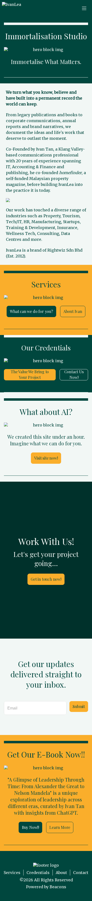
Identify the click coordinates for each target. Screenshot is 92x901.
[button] (11, 8)
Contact (80, 872)
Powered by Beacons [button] (46, 886)
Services (12, 872)
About (61, 872)
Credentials (38, 872)
